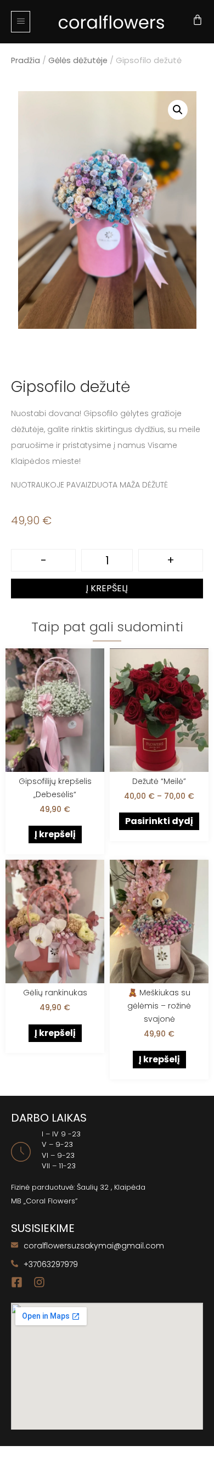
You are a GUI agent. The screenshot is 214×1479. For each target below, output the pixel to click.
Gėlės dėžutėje (78, 60)
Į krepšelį (107, 588)
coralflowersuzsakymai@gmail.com (94, 1245)
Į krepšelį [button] (55, 834)
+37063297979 (51, 1264)
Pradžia (25, 60)
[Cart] (197, 19)
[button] (20, 21)
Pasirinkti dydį (159, 821)
